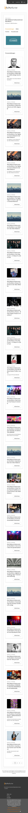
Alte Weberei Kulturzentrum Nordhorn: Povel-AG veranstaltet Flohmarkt (13, 518)
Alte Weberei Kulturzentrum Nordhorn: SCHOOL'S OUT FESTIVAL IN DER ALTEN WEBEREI (14, 430)
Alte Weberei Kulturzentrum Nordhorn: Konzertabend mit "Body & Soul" (14, 658)
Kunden (9, 797)
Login (24, 2)
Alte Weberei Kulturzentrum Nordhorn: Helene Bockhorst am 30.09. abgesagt (14, 106)
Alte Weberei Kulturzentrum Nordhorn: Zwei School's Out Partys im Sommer (14, 401)
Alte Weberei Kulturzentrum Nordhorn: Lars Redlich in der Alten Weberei (13, 227)
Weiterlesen (17, 82)
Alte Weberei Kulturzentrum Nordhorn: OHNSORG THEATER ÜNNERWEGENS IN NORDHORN (14, 686)
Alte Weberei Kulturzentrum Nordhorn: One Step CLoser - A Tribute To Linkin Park (14, 255)
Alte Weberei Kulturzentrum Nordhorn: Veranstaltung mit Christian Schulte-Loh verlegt (14, 602)
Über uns (9, 794)
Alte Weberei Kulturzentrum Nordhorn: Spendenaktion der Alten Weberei (14, 461)
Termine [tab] (7, 31)
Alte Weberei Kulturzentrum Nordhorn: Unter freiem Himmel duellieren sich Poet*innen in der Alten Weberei (14, 490)
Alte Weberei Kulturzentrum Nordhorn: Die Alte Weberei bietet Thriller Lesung (14, 370)
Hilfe (13, 2)
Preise (8, 796)
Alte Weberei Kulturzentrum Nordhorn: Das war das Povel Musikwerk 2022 (14, 630)
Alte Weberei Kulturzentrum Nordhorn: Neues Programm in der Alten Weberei (14, 284)
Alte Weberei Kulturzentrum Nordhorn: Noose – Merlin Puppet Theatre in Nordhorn (14, 312)
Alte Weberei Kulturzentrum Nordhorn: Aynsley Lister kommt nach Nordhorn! (14, 747)
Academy (18, 2)
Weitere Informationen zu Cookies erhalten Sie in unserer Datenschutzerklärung (14, 809)
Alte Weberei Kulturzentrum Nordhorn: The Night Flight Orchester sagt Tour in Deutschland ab (14, 199)
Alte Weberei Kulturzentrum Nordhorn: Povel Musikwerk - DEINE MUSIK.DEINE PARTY (14, 715)
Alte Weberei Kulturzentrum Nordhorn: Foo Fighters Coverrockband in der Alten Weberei (14, 135)
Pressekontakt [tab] (14, 31)
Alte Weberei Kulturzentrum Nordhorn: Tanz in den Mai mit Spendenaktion (14, 545)
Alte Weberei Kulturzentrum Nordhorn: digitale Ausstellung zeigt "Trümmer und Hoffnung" (14, 574)
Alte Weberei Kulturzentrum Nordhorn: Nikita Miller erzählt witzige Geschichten (14, 74)
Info (9, 2)
